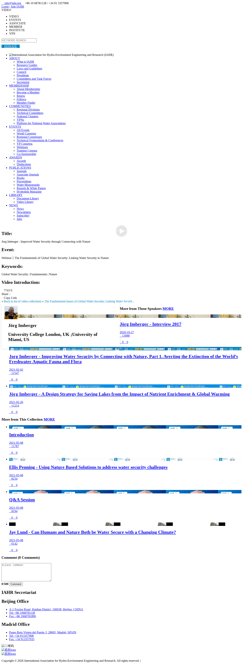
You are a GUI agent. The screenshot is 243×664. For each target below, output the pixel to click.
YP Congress (24, 143)
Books (20, 178)
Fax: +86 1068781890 (22, 616)
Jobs (19, 219)
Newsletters (24, 212)
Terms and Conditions (155, 660)
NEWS (13, 205)
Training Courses (27, 150)
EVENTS (15, 126)
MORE (168, 309)
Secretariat (23, 82)
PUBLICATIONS (20, 167)
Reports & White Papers (31, 188)
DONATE (10, 46)
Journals (22, 171)
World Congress (26, 133)
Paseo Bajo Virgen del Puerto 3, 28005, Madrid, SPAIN (42, 632)
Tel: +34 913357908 (21, 635)
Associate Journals (28, 174)
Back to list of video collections (22, 301)
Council (21, 72)
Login (5, 6)
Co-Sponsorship (26, 154)
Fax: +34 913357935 (21, 639)
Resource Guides (27, 65)
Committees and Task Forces (34, 78)
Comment (16, 584)
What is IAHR (25, 61)
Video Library (25, 201)
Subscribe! (23, 215)
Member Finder (26, 102)
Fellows (21, 99)
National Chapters (27, 116)
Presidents (23, 75)
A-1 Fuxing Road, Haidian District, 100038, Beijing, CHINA (46, 609)
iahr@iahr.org (12, 3)
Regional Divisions (28, 109)
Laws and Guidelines (29, 68)
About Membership (28, 89)
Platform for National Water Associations (41, 123)
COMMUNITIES (20, 106)
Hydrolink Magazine (29, 191)
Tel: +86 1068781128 (22, 612)
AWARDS (15, 157)
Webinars (22, 147)
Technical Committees (30, 113)
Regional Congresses (29, 136)
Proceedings (24, 181)
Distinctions (24, 164)
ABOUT (14, 58)
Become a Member (28, 92)
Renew (21, 95)
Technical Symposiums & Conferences (40, 140)
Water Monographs (28, 184)
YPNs (20, 119)
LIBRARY (16, 195)
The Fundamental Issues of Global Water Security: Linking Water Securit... (89, 301)
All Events (23, 130)
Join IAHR (17, 6)
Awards (21, 160)
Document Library (28, 198)
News (20, 208)
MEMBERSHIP (19, 85)
